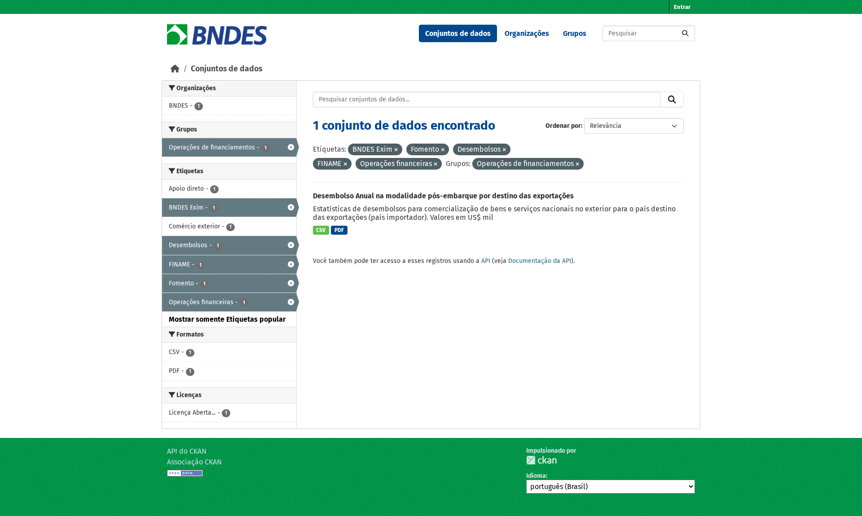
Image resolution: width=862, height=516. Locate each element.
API (485, 261)
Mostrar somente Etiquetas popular (227, 319)
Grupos (574, 33)
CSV (320, 230)
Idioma (536, 476)
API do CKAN (187, 451)
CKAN (541, 460)
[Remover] (396, 150)
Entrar (682, 7)
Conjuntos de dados (458, 33)
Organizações (527, 33)
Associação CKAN (194, 462)
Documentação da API (539, 261)
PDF (339, 230)
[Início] (175, 69)
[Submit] (685, 33)
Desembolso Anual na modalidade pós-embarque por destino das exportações (443, 196)
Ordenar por (563, 126)
